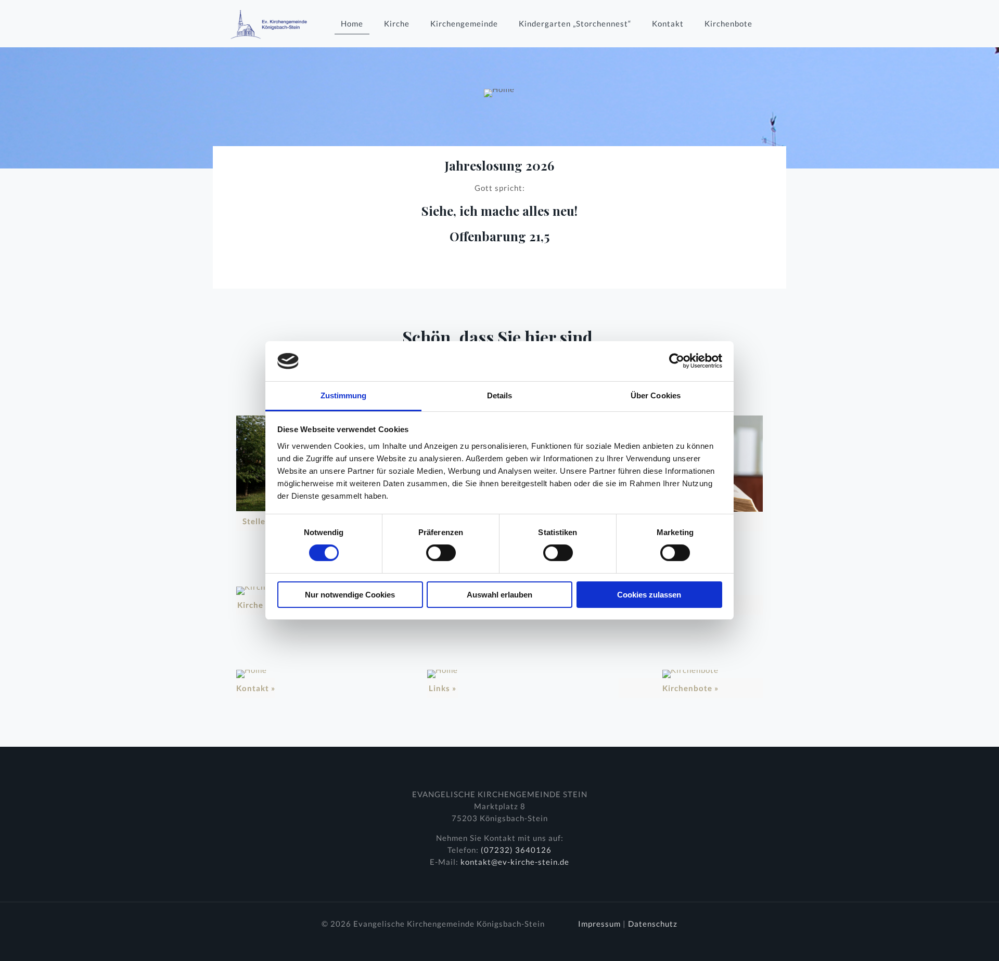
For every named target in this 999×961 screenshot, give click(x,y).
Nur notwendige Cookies (350, 594)
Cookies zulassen (649, 594)
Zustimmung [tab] (344, 395)
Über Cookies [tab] (656, 395)
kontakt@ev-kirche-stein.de (514, 861)
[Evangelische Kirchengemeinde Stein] (272, 23)
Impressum (599, 923)
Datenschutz (652, 923)
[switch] (441, 552)
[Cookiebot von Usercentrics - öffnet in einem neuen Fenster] (676, 361)
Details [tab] (500, 395)
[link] (253, 601)
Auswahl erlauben (499, 594)
